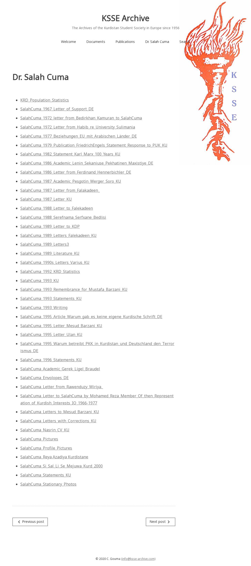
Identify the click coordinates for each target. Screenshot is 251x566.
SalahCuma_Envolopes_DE (44, 377)
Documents (95, 41)
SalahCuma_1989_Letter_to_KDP (50, 226)
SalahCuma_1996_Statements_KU (51, 359)
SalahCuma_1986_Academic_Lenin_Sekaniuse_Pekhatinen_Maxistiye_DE (86, 163)
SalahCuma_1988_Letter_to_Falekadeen (56, 208)
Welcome (68, 41)
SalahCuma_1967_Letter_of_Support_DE (57, 109)
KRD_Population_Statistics (44, 100)
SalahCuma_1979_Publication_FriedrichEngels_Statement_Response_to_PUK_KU (93, 145)
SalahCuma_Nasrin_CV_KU (44, 430)
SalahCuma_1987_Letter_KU (46, 199)
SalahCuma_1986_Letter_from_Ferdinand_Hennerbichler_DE (75, 172)
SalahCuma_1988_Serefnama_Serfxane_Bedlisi (63, 217)
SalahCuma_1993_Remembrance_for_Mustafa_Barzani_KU (73, 289)
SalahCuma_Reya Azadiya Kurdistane (54, 457)
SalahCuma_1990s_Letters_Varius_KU (54, 262)
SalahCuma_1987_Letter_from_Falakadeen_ (60, 190)
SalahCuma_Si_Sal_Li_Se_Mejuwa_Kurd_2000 (61, 466)
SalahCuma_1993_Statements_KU (51, 298)
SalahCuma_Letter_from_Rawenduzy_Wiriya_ (61, 386)
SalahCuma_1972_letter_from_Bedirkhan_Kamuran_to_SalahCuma (81, 118)
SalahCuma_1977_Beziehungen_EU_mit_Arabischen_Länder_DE (78, 136)
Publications (125, 41)
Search (184, 41)
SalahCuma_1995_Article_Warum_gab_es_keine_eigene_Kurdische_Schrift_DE (91, 316)
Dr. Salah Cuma (157, 41)
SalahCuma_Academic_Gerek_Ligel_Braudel (60, 369)
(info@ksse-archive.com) (138, 559)
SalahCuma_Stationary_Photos (48, 484)
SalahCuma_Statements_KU (45, 475)
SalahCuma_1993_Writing (43, 307)
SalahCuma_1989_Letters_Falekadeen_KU (58, 235)
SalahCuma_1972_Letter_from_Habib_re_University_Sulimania (77, 127)
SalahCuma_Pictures (39, 439)
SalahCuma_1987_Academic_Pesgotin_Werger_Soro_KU (70, 181)
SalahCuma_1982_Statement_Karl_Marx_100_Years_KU (70, 154)
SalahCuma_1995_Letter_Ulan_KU (51, 334)
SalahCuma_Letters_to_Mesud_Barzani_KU (59, 411)
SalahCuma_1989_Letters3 (44, 244)
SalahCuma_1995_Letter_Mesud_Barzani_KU (61, 325)
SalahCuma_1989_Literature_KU (49, 253)
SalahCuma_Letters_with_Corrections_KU (58, 421)
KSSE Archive (126, 18)
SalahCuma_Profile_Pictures (46, 448)
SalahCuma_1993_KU (39, 280)
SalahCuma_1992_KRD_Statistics (50, 271)
